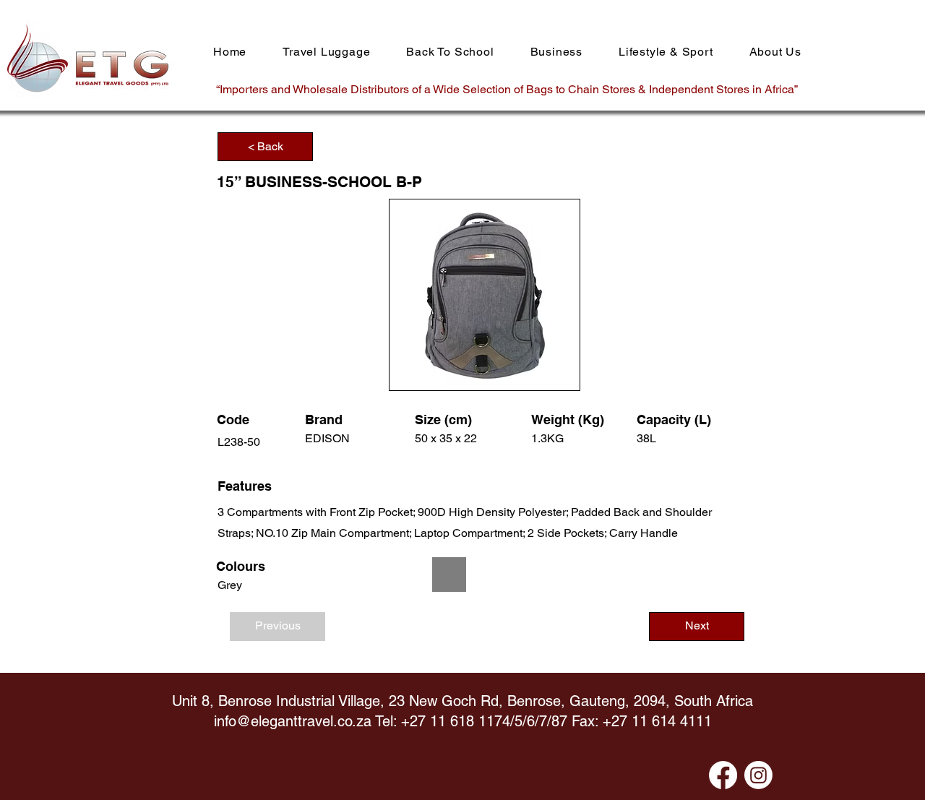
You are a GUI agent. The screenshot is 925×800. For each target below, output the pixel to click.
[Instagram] (758, 775)
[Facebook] (723, 775)
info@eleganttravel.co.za (292, 721)
